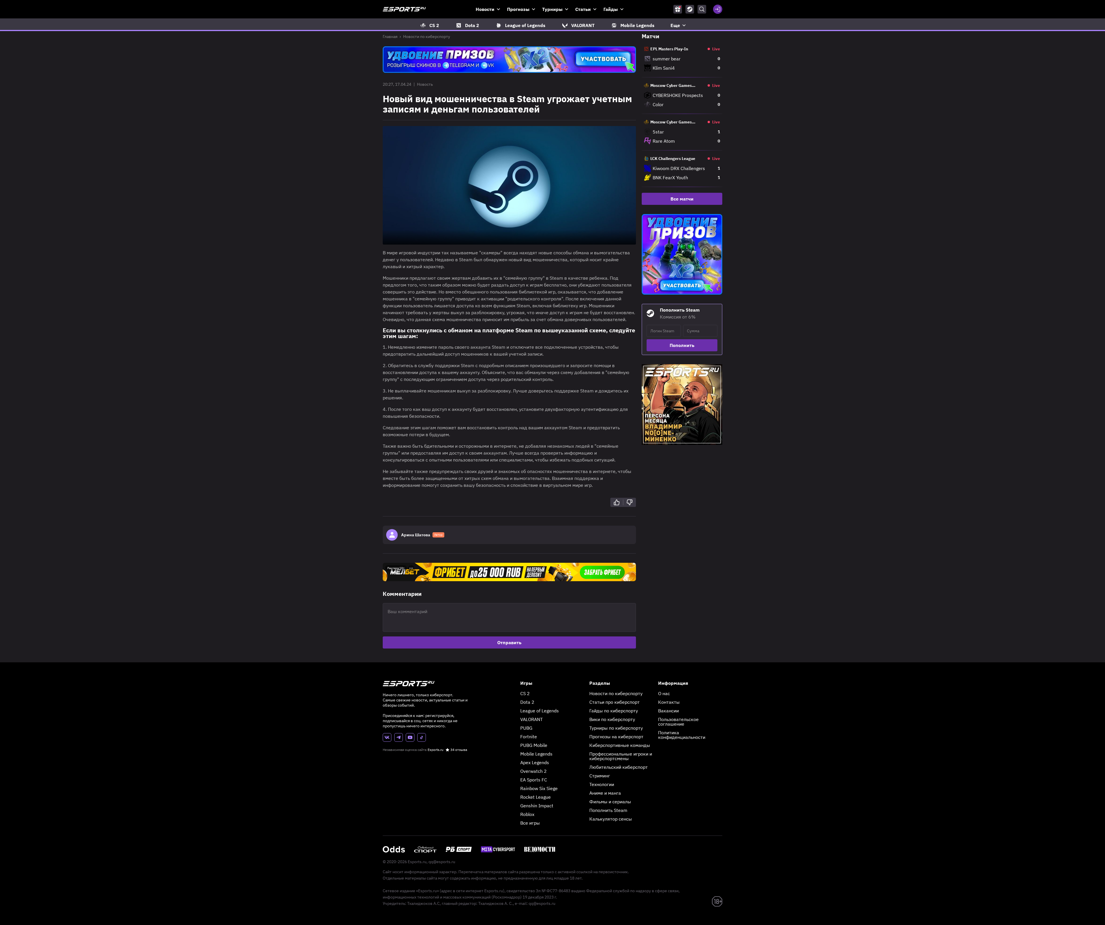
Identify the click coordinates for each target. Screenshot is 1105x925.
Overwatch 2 (533, 771)
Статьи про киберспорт (614, 702)
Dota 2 (527, 702)
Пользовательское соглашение (678, 721)
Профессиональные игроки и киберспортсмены (620, 756)
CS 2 (525, 693)
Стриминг (599, 775)
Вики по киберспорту (612, 719)
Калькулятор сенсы (610, 819)
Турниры (552, 9)
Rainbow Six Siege (539, 788)
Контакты (669, 702)
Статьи (583, 9)
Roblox (527, 814)
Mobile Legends (536, 754)
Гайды (610, 9)
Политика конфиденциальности (681, 734)
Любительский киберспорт (618, 767)
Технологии (601, 784)
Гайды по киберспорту (613, 710)
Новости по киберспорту (426, 36)
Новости (485, 9)
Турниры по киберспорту (616, 728)
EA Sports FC (533, 779)
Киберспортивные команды (619, 745)
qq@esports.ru (441, 861)
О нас (664, 693)
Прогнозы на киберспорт (616, 736)
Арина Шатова (415, 535)
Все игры (530, 823)
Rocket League (535, 797)
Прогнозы (518, 9)
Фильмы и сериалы (610, 801)
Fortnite (528, 736)
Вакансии (668, 710)
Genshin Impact (536, 805)
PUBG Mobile (533, 745)
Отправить (509, 642)
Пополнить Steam (608, 810)
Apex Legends (534, 762)
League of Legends (539, 710)
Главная (390, 36)
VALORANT (531, 719)
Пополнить (682, 345)
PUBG (526, 728)
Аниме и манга (605, 793)
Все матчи (682, 199)
